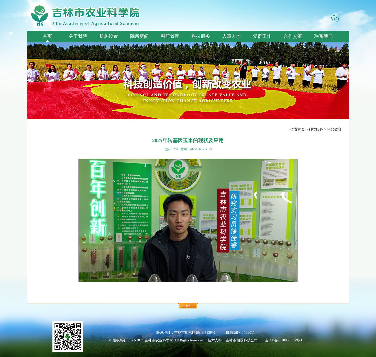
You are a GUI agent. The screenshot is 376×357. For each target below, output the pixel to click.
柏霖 (240, 340)
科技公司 (251, 340)
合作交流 (293, 36)
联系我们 (323, 36)
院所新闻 (139, 36)
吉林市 (231, 340)
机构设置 (108, 36)
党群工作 (262, 36)
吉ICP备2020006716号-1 (283, 340)
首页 (47, 36)
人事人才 (231, 36)
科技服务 (201, 36)
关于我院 (78, 36)
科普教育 (334, 129)
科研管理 (170, 36)
